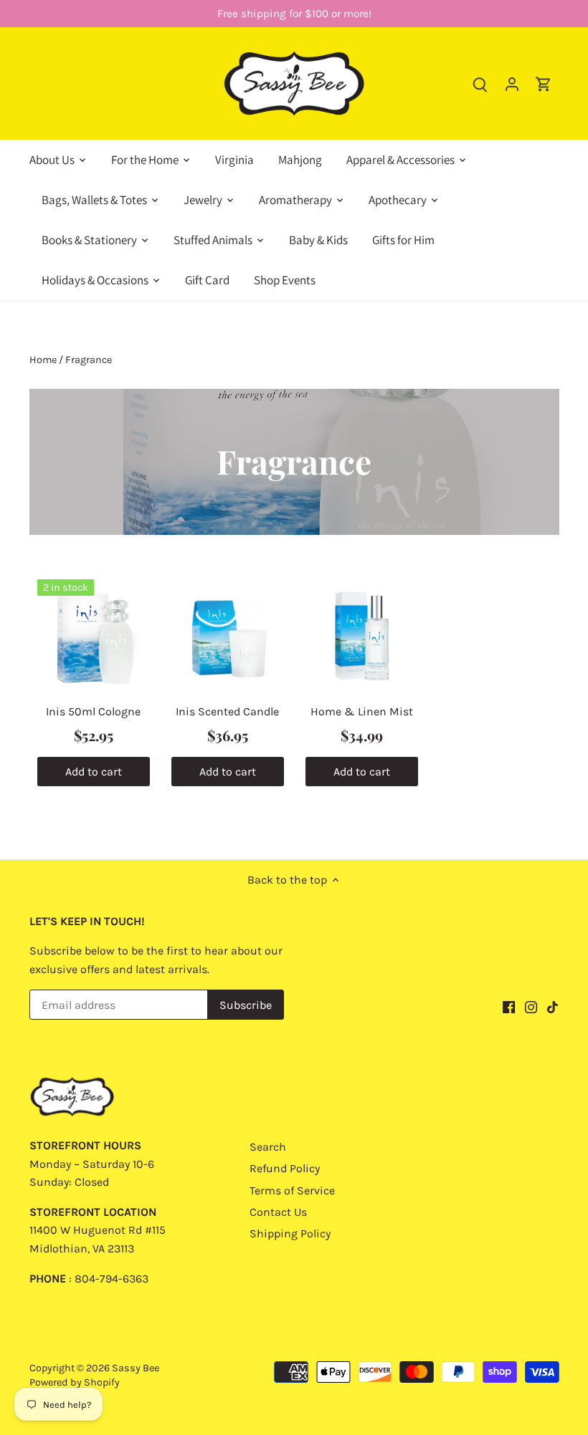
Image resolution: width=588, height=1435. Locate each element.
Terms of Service (292, 1190)
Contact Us (278, 1212)
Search (268, 1147)
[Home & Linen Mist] (361, 635)
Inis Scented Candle (227, 711)
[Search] (480, 83)
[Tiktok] (552, 1006)
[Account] (512, 83)
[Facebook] (509, 1006)
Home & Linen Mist (361, 711)
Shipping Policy (290, 1233)
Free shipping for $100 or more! (294, 13)
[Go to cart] (543, 83)
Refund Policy (285, 1168)
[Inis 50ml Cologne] (93, 635)
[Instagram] (531, 1006)
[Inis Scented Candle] (227, 635)
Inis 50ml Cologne (93, 711)
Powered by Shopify (74, 1382)
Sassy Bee (135, 1368)
